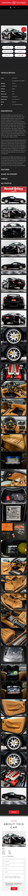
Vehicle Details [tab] (8, 73)
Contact (14, 66)
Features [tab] (5, 169)
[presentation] (3, 34)
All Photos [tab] (6, 183)
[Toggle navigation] (18, 7)
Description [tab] (6, 111)
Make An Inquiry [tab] (9, 174)
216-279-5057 (14, 62)
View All (14, 812)
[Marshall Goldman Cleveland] (14, 2)
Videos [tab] (4, 179)
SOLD (4, 22)
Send (19, 55)
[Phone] (10, 7)
